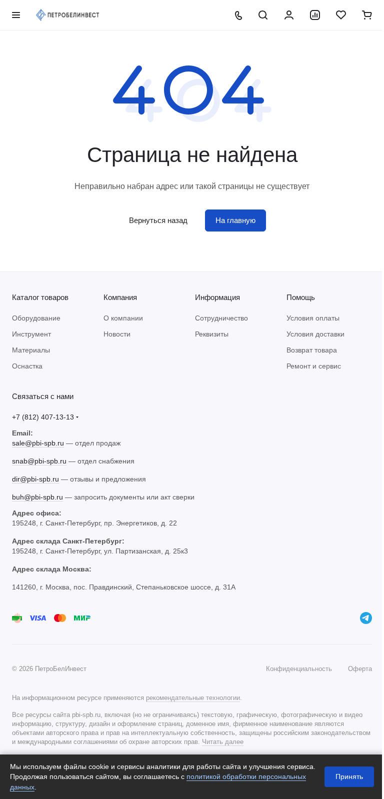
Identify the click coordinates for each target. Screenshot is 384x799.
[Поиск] (263, 15)
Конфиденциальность (299, 668)
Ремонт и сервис (313, 366)
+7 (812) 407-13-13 (43, 417)
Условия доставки (315, 334)
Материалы (31, 350)
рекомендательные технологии (193, 698)
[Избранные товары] (341, 15)
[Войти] (289, 15)
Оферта (360, 668)
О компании (123, 318)
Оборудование (36, 318)
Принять (349, 776)
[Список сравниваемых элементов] (315, 15)
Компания (120, 297)
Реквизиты (211, 334)
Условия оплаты (313, 318)
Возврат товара (311, 350)
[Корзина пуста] (367, 15)
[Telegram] (366, 618)
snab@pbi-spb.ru (39, 461)
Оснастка (27, 366)
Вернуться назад (158, 220)
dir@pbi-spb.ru (35, 479)
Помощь (300, 297)
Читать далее (223, 742)
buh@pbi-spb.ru (37, 497)
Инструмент (31, 334)
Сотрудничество (221, 318)
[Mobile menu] (16, 15)
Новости (117, 334)
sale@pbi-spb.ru (38, 443)
